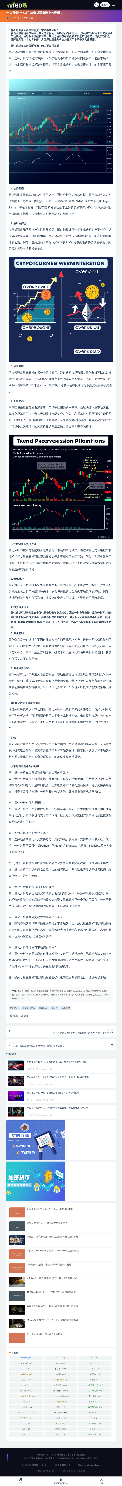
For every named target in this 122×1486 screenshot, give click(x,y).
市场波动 (95, 1402)
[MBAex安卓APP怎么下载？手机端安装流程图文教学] (17, 1323)
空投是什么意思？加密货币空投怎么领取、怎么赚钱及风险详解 (57, 1108)
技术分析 (26, 1407)
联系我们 (89, 1458)
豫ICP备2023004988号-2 (35, 1465)
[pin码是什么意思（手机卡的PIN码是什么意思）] (17, 1268)
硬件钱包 (95, 1424)
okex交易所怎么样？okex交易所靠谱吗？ (47, 1223)
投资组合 (43, 1008)
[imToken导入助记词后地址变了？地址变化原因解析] (17, 1282)
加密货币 (14, 1008)
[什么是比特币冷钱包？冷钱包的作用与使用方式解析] (17, 1240)
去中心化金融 (60, 1396)
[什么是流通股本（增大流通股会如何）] (17, 1338)
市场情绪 (60, 1402)
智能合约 (95, 1413)
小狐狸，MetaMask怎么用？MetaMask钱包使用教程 (53, 1251)
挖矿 (60, 1407)
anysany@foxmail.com (90, 1465)
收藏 (15, 1016)
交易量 (60, 1374)
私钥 (26, 1429)
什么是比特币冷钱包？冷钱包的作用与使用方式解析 (52, 1237)
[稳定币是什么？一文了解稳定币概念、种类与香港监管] (16, 1096)
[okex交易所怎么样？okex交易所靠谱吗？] (17, 1226)
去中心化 (95, 1391)
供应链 (95, 1380)
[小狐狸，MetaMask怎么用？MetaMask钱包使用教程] (17, 1254)
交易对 (95, 1369)
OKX (94, 1363)
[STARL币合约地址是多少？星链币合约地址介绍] (17, 1212)
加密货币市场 (28, 1008)
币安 (26, 1402)
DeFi (60, 1358)
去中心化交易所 (26, 1396)
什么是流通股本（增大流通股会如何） (46, 1334)
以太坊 (26, 1380)
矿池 (60, 1424)
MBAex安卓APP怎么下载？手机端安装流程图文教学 (52, 1320)
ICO (95, 1358)
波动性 (54, 1008)
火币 (26, 1424)
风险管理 (95, 1434)
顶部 (102, 1483)
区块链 (26, 1391)
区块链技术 (60, 1391)
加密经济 (15, 18)
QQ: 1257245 (64, 1465)
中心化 (60, 1369)
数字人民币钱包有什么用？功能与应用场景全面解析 (52, 1306)
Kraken (26, 1363)
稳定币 (95, 1429)
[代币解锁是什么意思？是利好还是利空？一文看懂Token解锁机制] (16, 1081)
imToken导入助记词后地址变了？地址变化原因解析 (52, 1278)
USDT (26, 1369)
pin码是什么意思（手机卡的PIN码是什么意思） (50, 1265)
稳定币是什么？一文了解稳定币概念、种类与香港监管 (53, 1093)
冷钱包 (26, 1385)
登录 (106, 5)
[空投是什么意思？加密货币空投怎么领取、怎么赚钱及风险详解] (16, 1112)
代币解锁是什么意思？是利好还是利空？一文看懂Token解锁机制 (58, 1077)
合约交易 (95, 1396)
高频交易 (66, 1008)
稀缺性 (60, 1429)
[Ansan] (8, 18)
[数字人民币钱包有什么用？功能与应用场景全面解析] (17, 1310)
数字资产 (60, 1413)
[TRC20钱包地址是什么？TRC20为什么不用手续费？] (17, 1296)
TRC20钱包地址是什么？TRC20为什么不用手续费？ (52, 1292)
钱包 (60, 1434)
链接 (25, 1016)
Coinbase (26, 1358)
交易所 (26, 1374)
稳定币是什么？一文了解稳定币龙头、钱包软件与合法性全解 (56, 1062)
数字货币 (95, 1407)
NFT (60, 1363)
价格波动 (60, 1380)
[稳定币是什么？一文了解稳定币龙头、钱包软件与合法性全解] (16, 1065)
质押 (26, 1434)
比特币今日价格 (61, 1483)
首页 (20, 1483)
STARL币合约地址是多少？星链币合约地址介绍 (50, 1209)
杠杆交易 (26, 1418)
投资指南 (30, 1115)
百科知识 (30, 1085)
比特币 (60, 1418)
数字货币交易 (26, 1413)
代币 (95, 1374)
